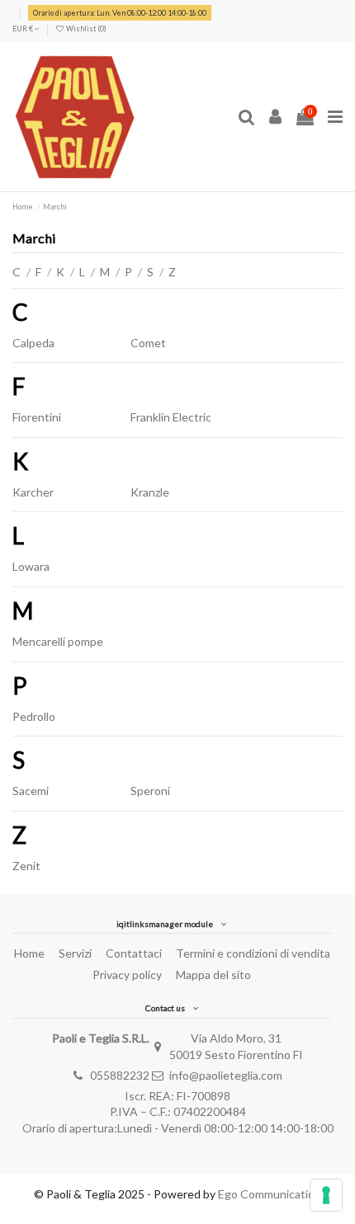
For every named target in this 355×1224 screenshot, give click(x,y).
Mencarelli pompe (57, 641)
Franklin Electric (170, 417)
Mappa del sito (213, 974)
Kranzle (149, 492)
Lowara (31, 566)
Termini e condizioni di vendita (253, 953)
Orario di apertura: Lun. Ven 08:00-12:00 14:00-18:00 (119, 12)
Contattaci (134, 953)
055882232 (119, 1075)
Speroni (150, 791)
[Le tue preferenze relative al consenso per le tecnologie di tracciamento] (326, 1195)
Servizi (75, 953)
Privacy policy (127, 974)
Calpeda (33, 343)
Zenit (26, 866)
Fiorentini (36, 417)
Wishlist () (85, 28)
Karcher (33, 492)
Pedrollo (33, 716)
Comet (148, 343)
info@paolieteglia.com (225, 1075)
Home (29, 953)
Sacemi (30, 791)
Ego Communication (269, 1194)
